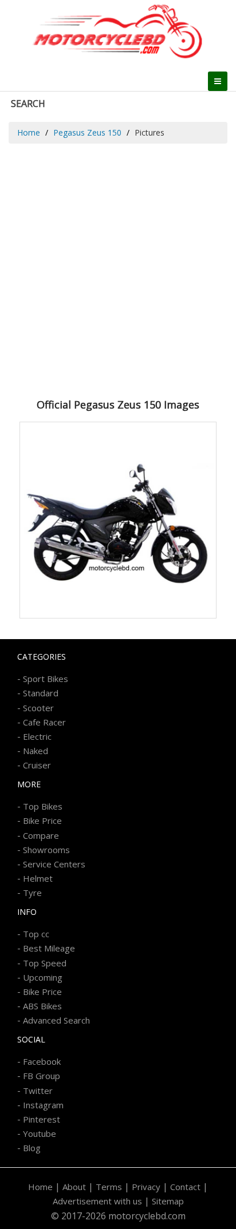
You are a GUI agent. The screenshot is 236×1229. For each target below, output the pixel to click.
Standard (40, 693)
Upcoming (42, 977)
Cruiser (37, 765)
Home (28, 132)
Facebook (42, 1061)
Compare (41, 835)
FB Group (41, 1075)
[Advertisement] (118, 267)
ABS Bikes (42, 1006)
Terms (109, 1186)
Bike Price (42, 820)
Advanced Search (56, 1020)
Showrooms (46, 849)
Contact (185, 1186)
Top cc (36, 933)
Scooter (38, 707)
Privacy (146, 1186)
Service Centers (54, 864)
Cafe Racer (44, 722)
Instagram (43, 1105)
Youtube (39, 1133)
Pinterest (41, 1119)
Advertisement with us (97, 1201)
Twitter (38, 1090)
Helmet (38, 878)
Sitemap (168, 1201)
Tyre (32, 892)
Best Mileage (49, 948)
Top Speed (44, 963)
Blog (32, 1147)
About (74, 1186)
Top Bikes (42, 806)
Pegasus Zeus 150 (87, 132)
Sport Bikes (45, 678)
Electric (37, 736)
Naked (35, 750)
